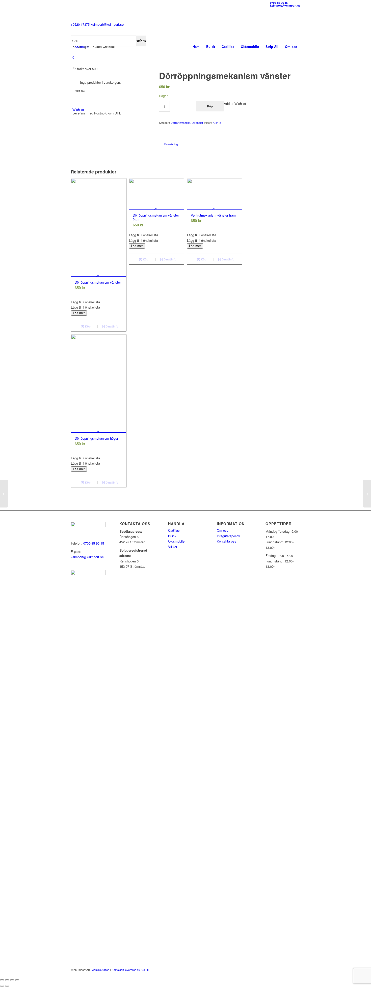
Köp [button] (87, 326)
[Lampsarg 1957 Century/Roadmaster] (367, 493)
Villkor (172, 546)
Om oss (222, 530)
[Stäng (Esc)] (17, 980)
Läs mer (79, 313)
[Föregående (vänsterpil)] (2, 985)
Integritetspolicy (228, 535)
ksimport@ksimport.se (285, 5)
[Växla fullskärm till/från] (7, 980)
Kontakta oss (226, 541)
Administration (100, 970)
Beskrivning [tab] (171, 144)
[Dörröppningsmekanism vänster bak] (4, 493)
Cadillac (174, 530)
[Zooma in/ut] (2, 980)
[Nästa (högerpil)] (7, 985)
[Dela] (12, 980)
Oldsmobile (176, 541)
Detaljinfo (111, 326)
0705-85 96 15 (279, 3)
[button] (98, 302)
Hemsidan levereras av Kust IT (131, 970)
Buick (172, 535)
